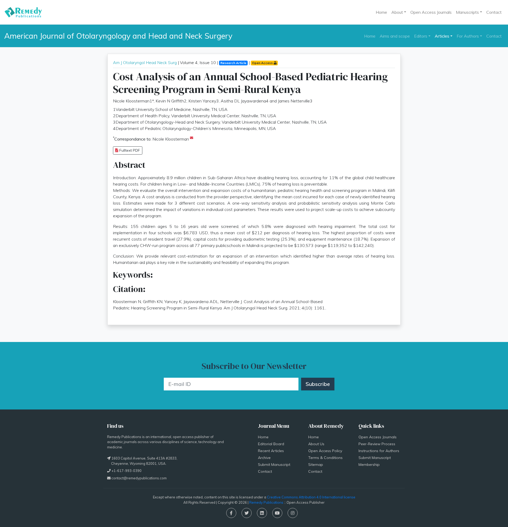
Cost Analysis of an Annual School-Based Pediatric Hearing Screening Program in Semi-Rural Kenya (250, 82)
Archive (264, 457)
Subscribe (318, 384)
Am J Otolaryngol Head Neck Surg (145, 62)
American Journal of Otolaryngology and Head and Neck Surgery (118, 35)
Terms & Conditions (325, 457)
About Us (316, 444)
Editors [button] (420, 36)
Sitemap (315, 464)
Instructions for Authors (379, 450)
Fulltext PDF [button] (129, 150)
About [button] (397, 12)
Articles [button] (442, 36)
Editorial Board (271, 444)
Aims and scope (395, 36)
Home (381, 12)
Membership (369, 464)
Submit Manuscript (274, 464)
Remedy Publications (266, 502)
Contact (494, 12)
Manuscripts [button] (467, 12)
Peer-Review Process (377, 444)
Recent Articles (271, 450)
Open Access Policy (325, 450)
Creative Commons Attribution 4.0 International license (311, 497)
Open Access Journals (431, 12)
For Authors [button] (468, 36)
